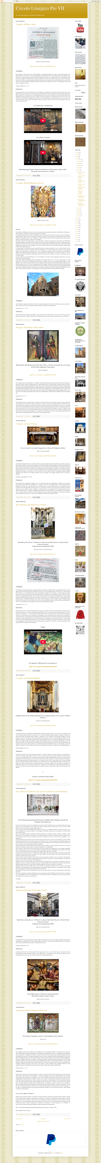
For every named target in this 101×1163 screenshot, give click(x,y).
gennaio (79, 215)
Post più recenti (19, 1118)
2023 (77, 158)
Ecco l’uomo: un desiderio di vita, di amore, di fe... (81, 196)
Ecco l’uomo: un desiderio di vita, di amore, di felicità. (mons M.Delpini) (41, 791)
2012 (77, 237)
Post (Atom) (22, 1124)
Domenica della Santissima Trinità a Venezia (31, 890)
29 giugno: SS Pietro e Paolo (26, 24)
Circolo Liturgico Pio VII (40, 8)
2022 (77, 218)
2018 (77, 225)
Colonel (53, 1152)
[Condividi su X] (36, 175)
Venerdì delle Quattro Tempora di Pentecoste (31, 1010)
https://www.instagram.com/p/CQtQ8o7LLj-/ (43, 66)
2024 (77, 156)
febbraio (79, 213)
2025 (77, 154)
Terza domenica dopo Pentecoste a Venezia (31, 505)
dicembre (79, 159)
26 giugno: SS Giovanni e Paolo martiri (29, 327)
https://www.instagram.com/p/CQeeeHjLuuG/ (43, 456)
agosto (78, 167)
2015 (77, 231)
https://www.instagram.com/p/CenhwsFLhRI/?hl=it (43, 1044)
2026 (77, 152)
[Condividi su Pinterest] (39, 175)
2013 (77, 235)
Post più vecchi (67, 1118)
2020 (77, 222)
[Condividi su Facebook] (38, 175)
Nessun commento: (27, 175)
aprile (78, 210)
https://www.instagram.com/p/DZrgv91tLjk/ (43, 725)
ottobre (78, 163)
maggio (78, 208)
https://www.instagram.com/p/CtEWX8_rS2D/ (43, 932)
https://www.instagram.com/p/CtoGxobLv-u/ (43, 554)
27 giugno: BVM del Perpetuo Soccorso (30, 183)
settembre (79, 165)
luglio (78, 169)
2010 (77, 241)
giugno (78, 171)
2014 (77, 233)
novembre (79, 161)
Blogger (61, 1152)
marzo (78, 211)
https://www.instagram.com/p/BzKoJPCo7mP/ (43, 375)
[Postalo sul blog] (35, 175)
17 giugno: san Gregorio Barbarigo (28, 678)
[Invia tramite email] (33, 175)
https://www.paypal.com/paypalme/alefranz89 (43, 666)
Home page (43, 1118)
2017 (77, 227)
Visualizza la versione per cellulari (43, 1121)
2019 (77, 223)
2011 (77, 239)
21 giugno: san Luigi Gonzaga (26, 424)
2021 (77, 220)
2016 (77, 229)
